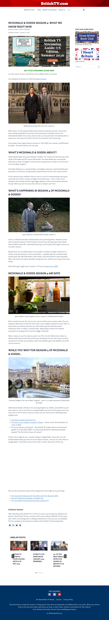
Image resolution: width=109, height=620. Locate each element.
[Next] (65, 556)
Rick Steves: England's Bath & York (23, 420)
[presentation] (18, 545)
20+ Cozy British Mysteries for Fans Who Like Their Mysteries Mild (34, 496)
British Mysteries (24, 29)
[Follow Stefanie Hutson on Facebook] (9, 525)
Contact (59, 600)
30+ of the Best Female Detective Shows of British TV (30, 501)
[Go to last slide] (13, 556)
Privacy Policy (68, 600)
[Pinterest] (59, 594)
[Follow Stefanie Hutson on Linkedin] (20, 525)
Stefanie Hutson (14, 32)
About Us (62, 10)
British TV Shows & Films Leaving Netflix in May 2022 (19, 559)
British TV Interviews (50, 10)
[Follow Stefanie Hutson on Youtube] (16, 525)
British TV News (13, 29)
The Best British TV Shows (45, 600)
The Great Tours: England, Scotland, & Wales (27, 422)
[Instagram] (54, 594)
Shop (39, 10)
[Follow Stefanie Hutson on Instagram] (13, 525)
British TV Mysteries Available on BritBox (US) (27, 498)
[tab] (35, 572)
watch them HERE (51, 266)
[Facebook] (49, 594)
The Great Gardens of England (22, 427)
